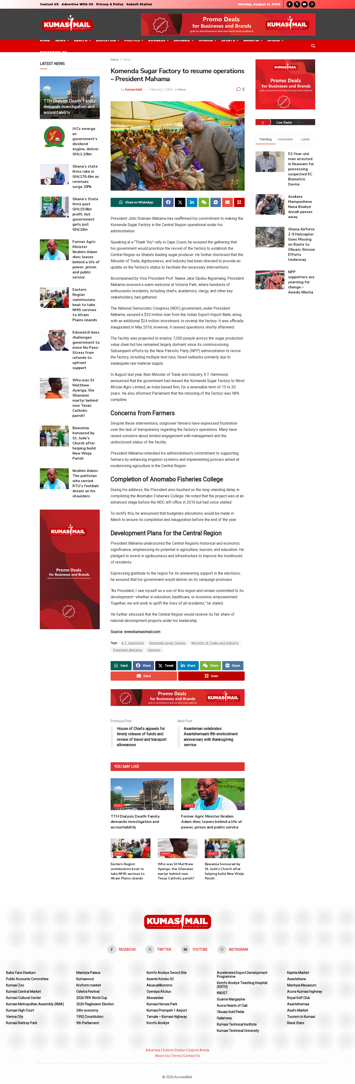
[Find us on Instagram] (312, 4)
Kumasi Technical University (238, 1031)
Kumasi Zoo (15, 985)
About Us (162, 1056)
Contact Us (191, 1056)
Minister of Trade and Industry (215, 643)
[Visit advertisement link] (228, 24)
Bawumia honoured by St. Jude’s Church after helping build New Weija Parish (224, 871)
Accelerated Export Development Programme (242, 974)
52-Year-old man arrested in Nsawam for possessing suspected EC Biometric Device (301, 169)
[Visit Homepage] (67, 24)
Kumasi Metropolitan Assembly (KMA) (35, 1004)
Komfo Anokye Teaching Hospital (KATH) (242, 985)
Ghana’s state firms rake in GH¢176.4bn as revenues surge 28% (85, 176)
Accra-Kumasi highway (304, 991)
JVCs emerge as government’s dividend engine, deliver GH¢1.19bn (85, 141)
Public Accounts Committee (27, 979)
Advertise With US (77, 4)
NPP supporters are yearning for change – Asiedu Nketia (301, 282)
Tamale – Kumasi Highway (167, 1017)
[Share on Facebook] (168, 202)
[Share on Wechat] (204, 202)
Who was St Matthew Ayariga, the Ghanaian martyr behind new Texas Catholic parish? (176, 871)
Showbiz (182, 40)
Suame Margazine (231, 999)
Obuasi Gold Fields (230, 1012)
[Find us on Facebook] (289, 4)
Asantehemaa (298, 1004)
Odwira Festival (87, 991)
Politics (132, 40)
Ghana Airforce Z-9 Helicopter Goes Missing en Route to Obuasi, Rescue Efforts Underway (301, 244)
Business (156, 40)
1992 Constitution (89, 1017)
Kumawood (85, 979)
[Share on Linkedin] (192, 202)
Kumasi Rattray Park (21, 1023)
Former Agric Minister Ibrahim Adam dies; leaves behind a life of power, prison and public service (211, 822)
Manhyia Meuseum (301, 985)
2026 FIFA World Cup (91, 998)
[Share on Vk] (215, 202)
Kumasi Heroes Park (162, 1004)
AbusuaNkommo (159, 985)
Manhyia (251, 40)
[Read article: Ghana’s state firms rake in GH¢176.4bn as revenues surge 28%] (54, 174)
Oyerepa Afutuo (159, 991)
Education (106, 40)
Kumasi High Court (20, 1010)
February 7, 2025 (161, 89)
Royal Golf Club (298, 998)
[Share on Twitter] (180, 202)
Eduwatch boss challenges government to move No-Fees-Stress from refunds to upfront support (85, 350)
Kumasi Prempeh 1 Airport (167, 1010)
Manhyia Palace (88, 973)
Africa (274, 40)
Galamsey (224, 1018)
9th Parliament (87, 1023)
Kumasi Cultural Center (23, 998)
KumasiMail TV (53, 52)
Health (80, 40)
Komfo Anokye (158, 1023)
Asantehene (296, 979)
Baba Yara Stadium (21, 973)
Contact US (49, 4)
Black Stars (295, 1023)
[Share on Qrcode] (239, 202)
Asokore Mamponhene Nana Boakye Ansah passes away (300, 206)
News (60, 40)
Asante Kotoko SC (160, 979)
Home (45, 40)
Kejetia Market (298, 973)
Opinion (206, 40)
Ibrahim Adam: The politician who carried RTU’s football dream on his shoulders (85, 483)
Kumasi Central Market (23, 991)
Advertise (153, 1050)
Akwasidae (155, 998)
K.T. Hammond (133, 643)
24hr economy (87, 1010)
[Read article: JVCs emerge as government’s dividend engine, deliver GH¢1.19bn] (54, 136)
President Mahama (127, 650)
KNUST (222, 993)
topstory (154, 650)
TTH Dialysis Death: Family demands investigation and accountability (135, 822)
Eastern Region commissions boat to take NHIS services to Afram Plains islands (128, 871)
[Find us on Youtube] (304, 4)
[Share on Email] (227, 202)
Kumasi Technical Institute (237, 1024)
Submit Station (139, 4)
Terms (176, 1056)
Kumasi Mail (133, 89)
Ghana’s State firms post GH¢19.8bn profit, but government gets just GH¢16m (85, 214)
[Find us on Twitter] (297, 4)
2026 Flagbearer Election (95, 1004)
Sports (228, 40)
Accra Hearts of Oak (232, 1005)
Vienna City (14, 1017)
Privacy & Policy (109, 4)
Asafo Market (297, 1010)
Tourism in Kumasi (301, 1017)
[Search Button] (313, 46)
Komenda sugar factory (167, 643)
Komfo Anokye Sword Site (167, 973)
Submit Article (198, 1050)
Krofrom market (88, 985)
